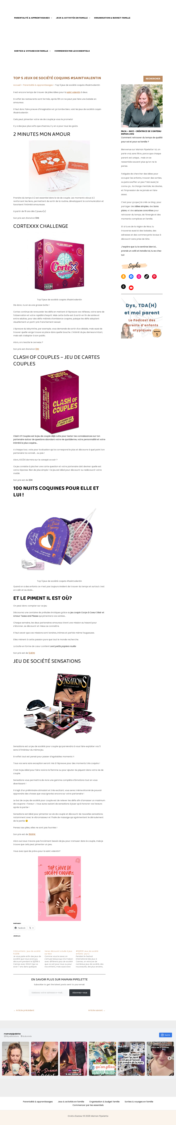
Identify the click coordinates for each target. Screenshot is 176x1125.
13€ (37, 349)
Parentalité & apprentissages (32, 18)
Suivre (167, 1035)
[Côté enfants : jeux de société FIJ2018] (29, 959)
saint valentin (73, 92)
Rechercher (153, 78)
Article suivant (96, 1010)
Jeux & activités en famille (72, 18)
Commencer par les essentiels (72, 51)
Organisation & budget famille (112, 18)
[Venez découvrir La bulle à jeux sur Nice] (60, 959)
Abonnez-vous (79, 992)
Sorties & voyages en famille (31, 51)
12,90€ (32, 652)
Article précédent (24, 1010)
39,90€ (32, 834)
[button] (51, 17)
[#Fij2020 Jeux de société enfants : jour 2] (91, 959)
